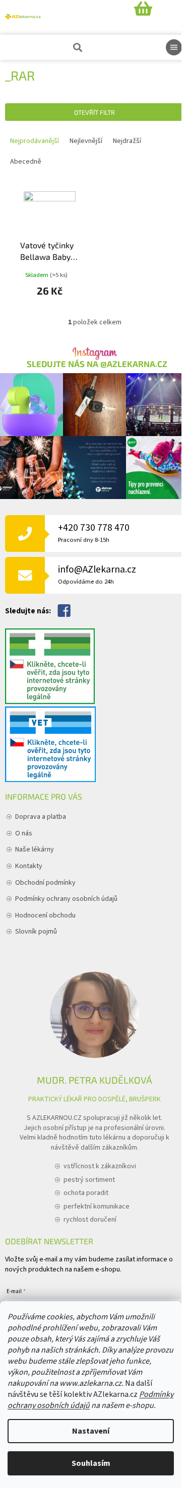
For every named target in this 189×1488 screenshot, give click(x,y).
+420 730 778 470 (94, 532)
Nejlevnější (86, 141)
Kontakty (28, 866)
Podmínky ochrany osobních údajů (66, 899)
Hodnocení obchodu (45, 915)
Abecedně (25, 162)
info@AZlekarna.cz (97, 574)
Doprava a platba (40, 817)
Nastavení (90, 1431)
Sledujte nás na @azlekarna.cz (97, 364)
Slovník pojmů (36, 932)
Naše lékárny (34, 849)
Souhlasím (91, 1463)
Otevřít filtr (94, 112)
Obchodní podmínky (45, 883)
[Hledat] (77, 47)
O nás (23, 833)
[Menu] (174, 47)
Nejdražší (127, 141)
